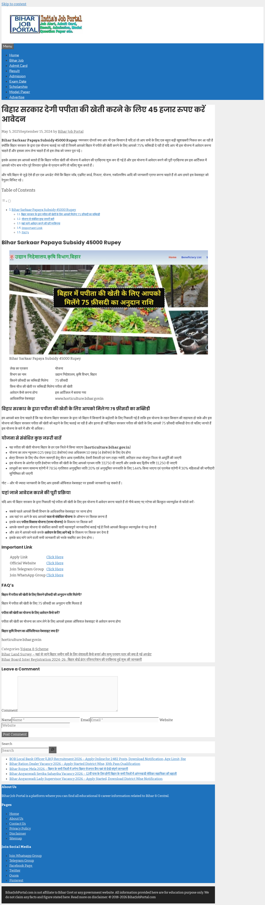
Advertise (16, 97)
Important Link (32, 228)
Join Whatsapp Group (25, 856)
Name (6, 720)
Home (14, 55)
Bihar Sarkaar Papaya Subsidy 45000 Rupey (44, 210)
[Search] (52, 749)
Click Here (54, 557)
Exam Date (17, 81)
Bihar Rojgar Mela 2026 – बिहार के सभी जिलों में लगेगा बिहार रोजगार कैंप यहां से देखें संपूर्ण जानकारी (68, 769)
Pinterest (16, 880)
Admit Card (18, 65)
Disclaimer (17, 834)
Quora (14, 876)
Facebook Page (21, 866)
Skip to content (14, 4)
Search (7, 744)
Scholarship (18, 86)
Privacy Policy (20, 828)
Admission (17, 76)
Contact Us (17, 824)
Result (14, 71)
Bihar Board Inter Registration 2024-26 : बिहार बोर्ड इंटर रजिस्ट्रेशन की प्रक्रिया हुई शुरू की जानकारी (72, 659)
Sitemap (15, 838)
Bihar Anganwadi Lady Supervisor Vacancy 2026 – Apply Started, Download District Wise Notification (86, 779)
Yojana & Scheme (34, 649)
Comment (10, 710)
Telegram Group (21, 861)
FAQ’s (25, 232)
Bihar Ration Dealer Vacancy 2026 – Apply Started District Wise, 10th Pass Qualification (74, 764)
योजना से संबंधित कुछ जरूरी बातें (38, 219)
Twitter (14, 870)
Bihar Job (16, 60)
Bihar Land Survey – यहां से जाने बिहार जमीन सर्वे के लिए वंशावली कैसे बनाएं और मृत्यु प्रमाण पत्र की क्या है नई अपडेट (77, 654)
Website (166, 720)
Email (85, 720)
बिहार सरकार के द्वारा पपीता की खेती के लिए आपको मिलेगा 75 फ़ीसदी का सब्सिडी (60, 214)
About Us (16, 819)
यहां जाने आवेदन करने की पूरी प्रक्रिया (40, 223)
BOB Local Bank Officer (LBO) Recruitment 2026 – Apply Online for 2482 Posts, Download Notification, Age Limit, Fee (97, 759)
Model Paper (19, 92)
